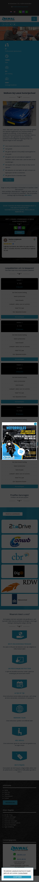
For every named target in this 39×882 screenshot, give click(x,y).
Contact (6, 798)
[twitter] (10, 24)
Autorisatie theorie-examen (12, 823)
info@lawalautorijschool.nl (20, 7)
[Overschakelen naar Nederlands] (11, 12)
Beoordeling (10, 802)
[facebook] (3, 24)
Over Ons (7, 792)
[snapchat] (14, 24)
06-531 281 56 (21, 859)
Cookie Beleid (22, 873)
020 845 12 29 (21, 854)
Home (6, 790)
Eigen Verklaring (9, 827)
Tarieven (6, 794)
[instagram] (7, 24)
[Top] (36, 878)
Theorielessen (8, 796)
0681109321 (28, 195)
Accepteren (17, 877)
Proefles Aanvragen (10, 817)
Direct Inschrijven (9, 819)
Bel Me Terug (8, 815)
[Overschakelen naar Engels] (14, 12)
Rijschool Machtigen (10, 825)
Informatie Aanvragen (10, 821)
